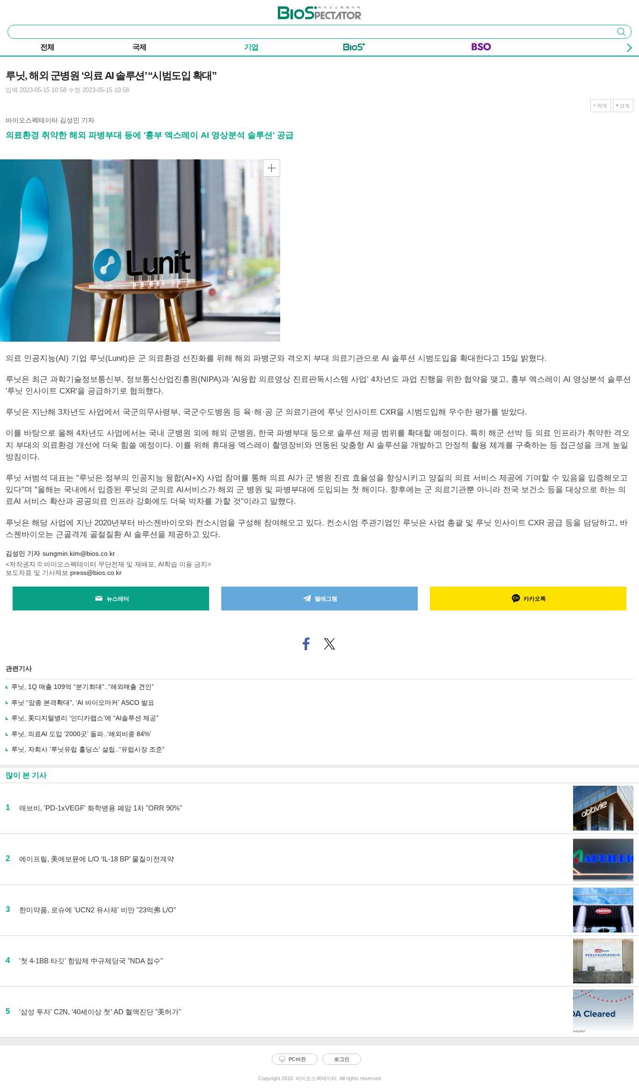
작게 (602, 105)
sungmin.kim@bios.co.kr (79, 553)
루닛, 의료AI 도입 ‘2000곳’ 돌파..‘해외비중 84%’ (81, 734)
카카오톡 (534, 598)
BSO (481, 48)
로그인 (341, 1059)
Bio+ (354, 48)
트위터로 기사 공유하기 (329, 644)
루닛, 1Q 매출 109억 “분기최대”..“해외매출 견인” (82, 686)
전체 (47, 47)
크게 (624, 105)
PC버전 (297, 1059)
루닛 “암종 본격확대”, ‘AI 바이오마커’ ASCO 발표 (82, 702)
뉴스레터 (118, 598)
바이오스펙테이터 (304, 10)
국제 (139, 47)
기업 (251, 47)
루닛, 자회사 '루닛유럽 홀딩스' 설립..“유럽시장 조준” (88, 749)
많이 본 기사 (26, 775)
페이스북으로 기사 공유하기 (306, 644)
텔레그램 (326, 598)
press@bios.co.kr (96, 572)
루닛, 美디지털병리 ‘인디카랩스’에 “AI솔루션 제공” (85, 718)
